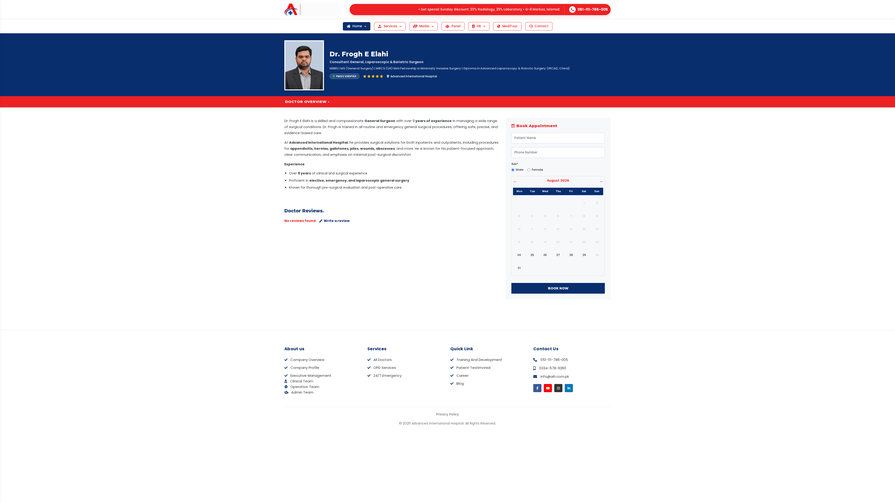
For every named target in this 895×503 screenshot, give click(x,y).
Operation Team (304, 386)
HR (479, 26)
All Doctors (382, 359)
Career (462, 375)
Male (519, 169)
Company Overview (307, 359)
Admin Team (302, 392)
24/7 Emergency (387, 375)
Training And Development (479, 359)
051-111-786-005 (554, 359)
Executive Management (310, 375)
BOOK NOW (558, 288)
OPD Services (384, 367)
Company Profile (304, 367)
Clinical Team (301, 381)
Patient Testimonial (473, 367)
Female (537, 169)
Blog (460, 383)
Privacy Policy (447, 414)
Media (424, 26)
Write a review (337, 220)
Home (357, 26)
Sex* (514, 164)
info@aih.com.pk (554, 376)
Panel (456, 26)
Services (390, 26)
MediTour (510, 26)
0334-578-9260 (552, 368)
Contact (541, 26)
